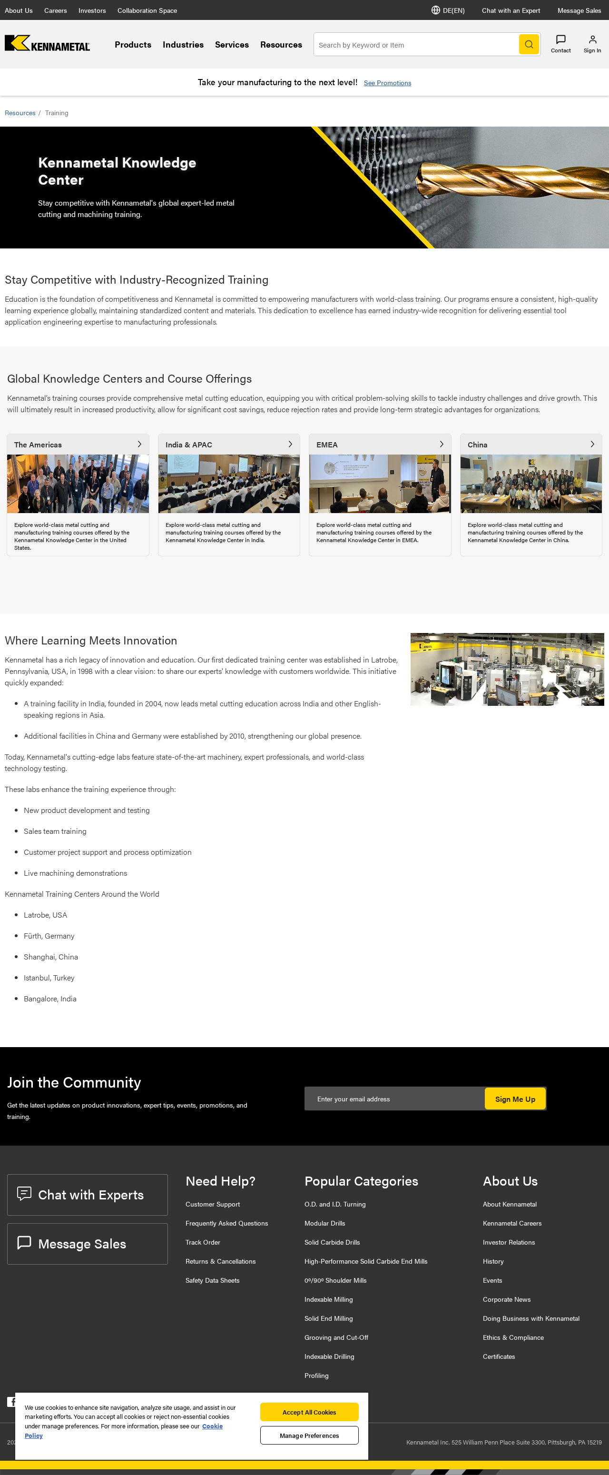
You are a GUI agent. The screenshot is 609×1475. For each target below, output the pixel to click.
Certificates (499, 1356)
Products (133, 44)
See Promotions (388, 82)
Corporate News (507, 1299)
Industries (183, 44)
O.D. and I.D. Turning (335, 1203)
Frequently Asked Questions (227, 1223)
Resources (281, 44)
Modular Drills (324, 1223)
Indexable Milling (328, 1299)
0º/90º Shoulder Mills (335, 1280)
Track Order (203, 1242)
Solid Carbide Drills (332, 1242)
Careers (55, 10)
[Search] (529, 44)
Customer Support (213, 1203)
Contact (561, 50)
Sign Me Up (515, 1098)
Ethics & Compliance (513, 1337)
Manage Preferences (309, 1435)
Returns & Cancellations (221, 1261)
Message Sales (579, 10)
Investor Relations (509, 1242)
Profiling (316, 1375)
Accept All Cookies (309, 1411)
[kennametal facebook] (12, 1403)
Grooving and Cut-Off (336, 1337)
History (493, 1261)
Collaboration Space (147, 10)
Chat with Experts (91, 1193)
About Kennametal (510, 1203)
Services (232, 44)
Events (492, 1280)
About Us (19, 10)
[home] (47, 47)
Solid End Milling (328, 1318)
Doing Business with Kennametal (531, 1318)
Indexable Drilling (329, 1356)
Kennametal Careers (512, 1223)
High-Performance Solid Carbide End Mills (366, 1261)
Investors (92, 10)
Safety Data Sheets (213, 1280)
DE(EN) (454, 10)
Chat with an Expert (511, 10)
